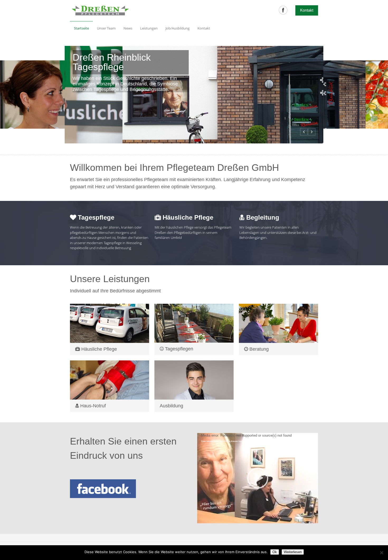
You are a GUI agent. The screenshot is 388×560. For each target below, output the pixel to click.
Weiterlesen (293, 552)
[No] (381, 552)
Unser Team (106, 28)
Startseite (81, 28)
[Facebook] (283, 10)
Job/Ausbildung (177, 28)
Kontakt (201, 27)
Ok (274, 552)
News (128, 28)
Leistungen (149, 28)
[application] (257, 478)
